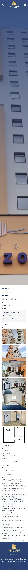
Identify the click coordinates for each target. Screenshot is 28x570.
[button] (25, 5)
